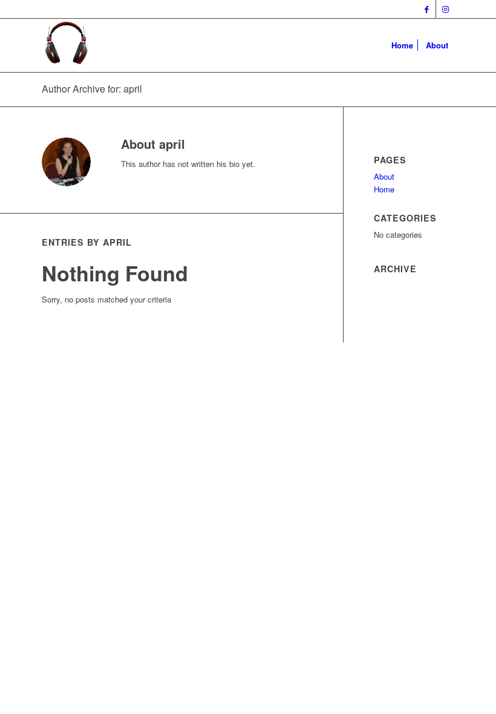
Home (384, 189)
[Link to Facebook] (427, 9)
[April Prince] (66, 45)
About (384, 176)
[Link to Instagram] (445, 9)
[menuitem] (402, 45)
